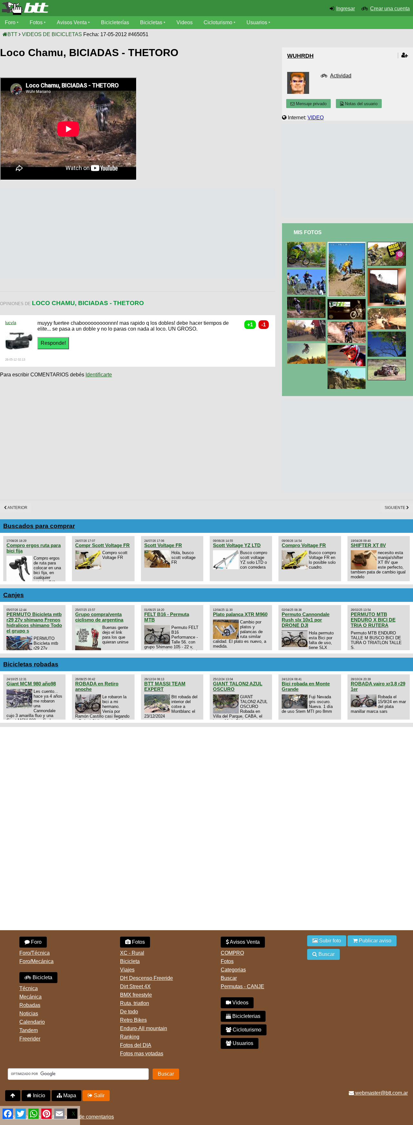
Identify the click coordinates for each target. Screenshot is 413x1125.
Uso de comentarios (91, 1117)
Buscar (229, 978)
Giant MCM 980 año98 (31, 683)
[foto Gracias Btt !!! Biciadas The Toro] (347, 301)
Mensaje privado (311, 103)
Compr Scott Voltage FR (102, 545)
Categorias (233, 969)
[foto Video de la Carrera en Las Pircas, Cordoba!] (307, 272)
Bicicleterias (245, 1016)
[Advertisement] (117, 233)
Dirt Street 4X (135, 986)
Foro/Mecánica (36, 961)
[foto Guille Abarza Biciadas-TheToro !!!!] (347, 370)
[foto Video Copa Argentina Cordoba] (347, 244)
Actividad (340, 75)
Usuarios (257, 22)
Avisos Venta (72, 22)
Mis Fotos (308, 232)
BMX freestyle (136, 995)
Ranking (129, 1037)
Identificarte (99, 374)
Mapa (69, 1095)
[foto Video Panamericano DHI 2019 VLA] (307, 244)
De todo (129, 1011)
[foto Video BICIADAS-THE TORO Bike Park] (388, 334)
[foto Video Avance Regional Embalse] (307, 322)
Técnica (28, 988)
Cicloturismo (218, 22)
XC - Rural (132, 953)
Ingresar (345, 8)
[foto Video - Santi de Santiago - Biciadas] (347, 347)
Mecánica (30, 997)
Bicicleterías (115, 22)
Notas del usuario (361, 103)
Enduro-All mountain (143, 1028)
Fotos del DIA (135, 1045)
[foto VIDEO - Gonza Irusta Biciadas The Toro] (307, 299)
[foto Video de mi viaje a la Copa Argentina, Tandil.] (388, 244)
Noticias (28, 1013)
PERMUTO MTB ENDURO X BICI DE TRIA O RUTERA (373, 620)
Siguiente (395, 507)
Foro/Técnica (34, 953)
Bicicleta (41, 977)
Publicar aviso (374, 940)
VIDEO (315, 117)
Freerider (29, 1038)
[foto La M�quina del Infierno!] (388, 361)
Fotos (36, 22)
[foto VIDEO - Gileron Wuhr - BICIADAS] (388, 271)
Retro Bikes (133, 1020)
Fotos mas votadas (141, 1053)
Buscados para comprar (39, 526)
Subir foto (329, 940)
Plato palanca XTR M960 (240, 614)
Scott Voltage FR (163, 545)
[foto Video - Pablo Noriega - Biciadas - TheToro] (347, 324)
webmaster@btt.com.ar (381, 1093)
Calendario (32, 1022)
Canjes (13, 595)
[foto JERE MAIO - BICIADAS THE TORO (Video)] (307, 346)
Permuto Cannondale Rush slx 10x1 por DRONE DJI (305, 620)
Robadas (29, 1005)
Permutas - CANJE (242, 986)
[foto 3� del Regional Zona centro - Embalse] (388, 311)
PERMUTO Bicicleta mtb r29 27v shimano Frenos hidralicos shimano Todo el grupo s (34, 622)
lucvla (10, 322)
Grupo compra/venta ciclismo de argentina (99, 617)
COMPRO (232, 953)
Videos (184, 22)
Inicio (38, 1095)
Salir (99, 1095)
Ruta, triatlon (134, 1003)
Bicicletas (152, 22)
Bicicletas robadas (30, 664)
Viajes (127, 969)
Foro (10, 22)
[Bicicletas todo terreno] (69, 8)
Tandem (28, 1030)
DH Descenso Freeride (146, 978)
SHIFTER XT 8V (368, 545)
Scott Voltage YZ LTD (237, 545)
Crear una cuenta (390, 8)
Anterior (17, 507)
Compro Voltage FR (304, 545)
